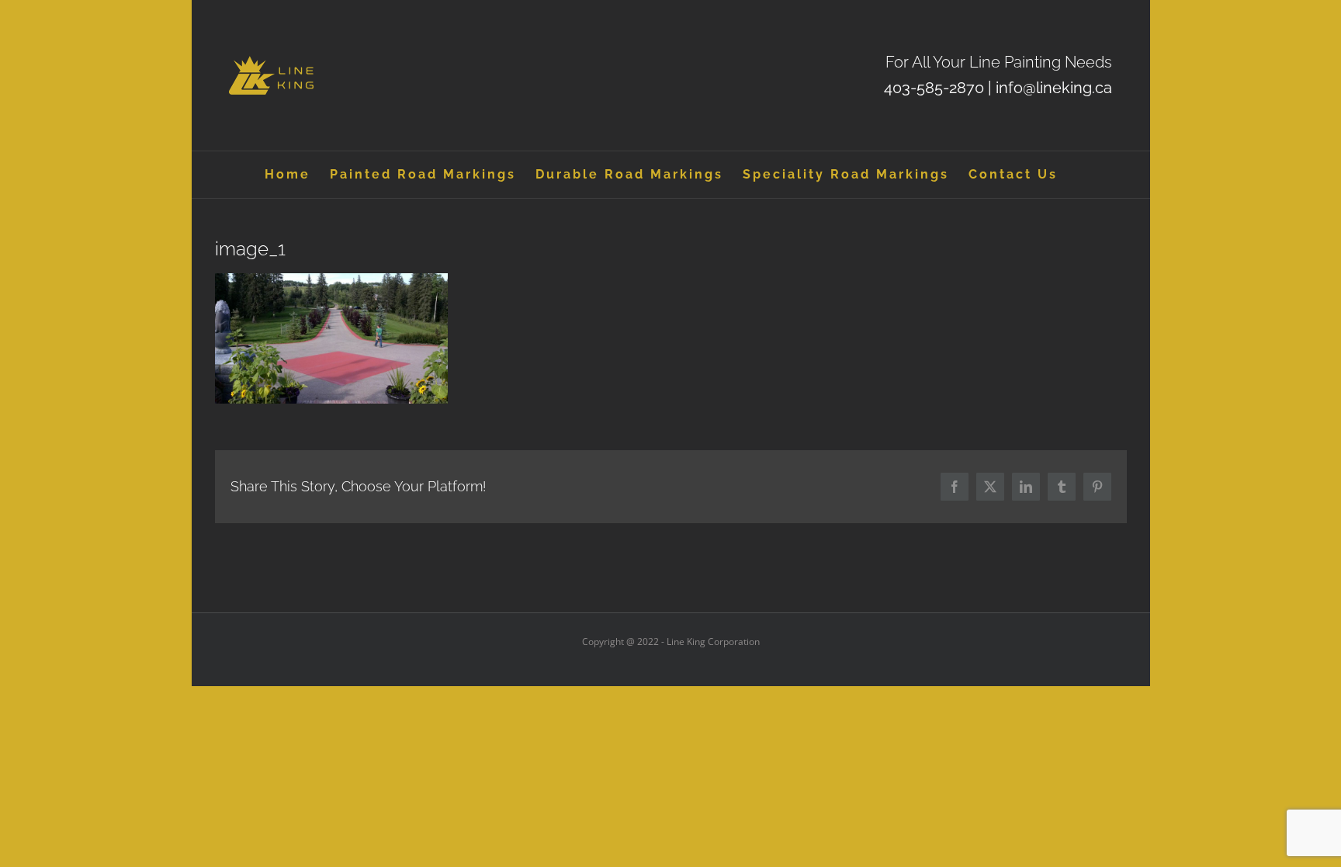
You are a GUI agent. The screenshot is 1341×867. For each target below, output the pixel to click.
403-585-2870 (934, 87)
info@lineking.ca (1054, 87)
